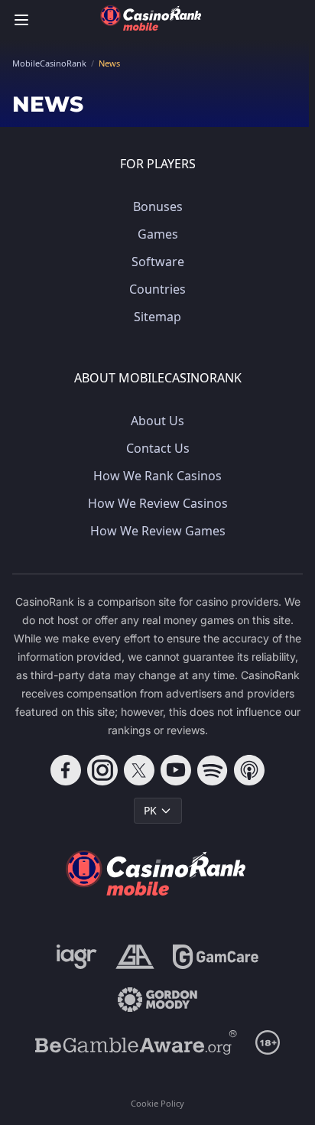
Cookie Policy (157, 1103)
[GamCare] (215, 957)
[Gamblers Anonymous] (134, 957)
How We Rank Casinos (157, 475)
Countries (157, 289)
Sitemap (157, 316)
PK (150, 810)
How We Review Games (158, 530)
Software (158, 261)
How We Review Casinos (158, 503)
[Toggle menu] (21, 20)
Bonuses (158, 206)
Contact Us (158, 448)
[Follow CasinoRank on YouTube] (176, 770)
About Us (157, 420)
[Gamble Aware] (136, 1042)
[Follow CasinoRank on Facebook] (65, 770)
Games (158, 234)
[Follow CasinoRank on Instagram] (102, 770)
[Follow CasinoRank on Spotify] (212, 770)
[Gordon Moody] (157, 999)
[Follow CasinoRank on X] (139, 770)
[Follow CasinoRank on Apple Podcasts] (249, 770)
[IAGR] (77, 957)
